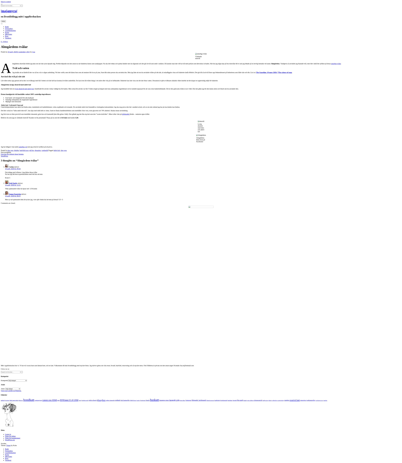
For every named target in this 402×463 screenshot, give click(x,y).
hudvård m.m (24, 150)
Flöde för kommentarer (12, 438)
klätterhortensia (210, 400)
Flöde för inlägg (10, 436)
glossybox (101, 400)
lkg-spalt (240, 400)
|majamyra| (9, 11)
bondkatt (28, 399)
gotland (117, 400)
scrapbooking (280, 400)
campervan (38, 400)
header (138, 400)
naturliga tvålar (336, 64)
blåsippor (20, 400)
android (3, 400)
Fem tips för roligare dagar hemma (12, 154)
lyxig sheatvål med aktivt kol (24, 89)
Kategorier (4, 380)
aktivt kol (57, 150)
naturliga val (23, 147)
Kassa (7, 32)
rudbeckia (274, 400)
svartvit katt (295, 400)
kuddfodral (217, 400)
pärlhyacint (265, 400)
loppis (245, 400)
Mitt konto (8, 34)
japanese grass (164, 400)
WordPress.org (10, 440)
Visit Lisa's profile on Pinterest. (11, 391)
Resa (6, 36)
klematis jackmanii (199, 400)
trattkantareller (310, 400)
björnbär (7, 400)
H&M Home (133, 400)
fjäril (80, 400)
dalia (58, 400)
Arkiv (3, 389)
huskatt (154, 399)
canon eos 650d (49, 400)
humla (148, 400)
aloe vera (10, 150)
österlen (325, 400)
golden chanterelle (110, 400)
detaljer (16, 150)
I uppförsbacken (10, 30)
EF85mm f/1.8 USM (69, 400)
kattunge (188, 400)
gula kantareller (125, 400)
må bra (31, 150)
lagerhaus (230, 400)
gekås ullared (92, 400)
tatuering (303, 400)
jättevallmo (182, 400)
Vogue (8, 445)
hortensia (143, 400)
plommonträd (258, 400)
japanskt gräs (174, 400)
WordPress (4, 156)
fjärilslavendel (84, 400)
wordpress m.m (319, 400)
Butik (7, 27)
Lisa (33, 52)
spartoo (286, 400)
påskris (270, 400)
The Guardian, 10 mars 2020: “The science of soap (274, 72)
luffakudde (126, 114)
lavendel (235, 400)
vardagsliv (45, 150)
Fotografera (9, 29)
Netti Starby (13, 183)
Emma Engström (15, 194)
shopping (38, 150)
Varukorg (8, 38)
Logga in (8, 434)
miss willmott (250, 400)
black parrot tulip (14, 400)
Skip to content (6, 2)
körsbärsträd (223, 400)
